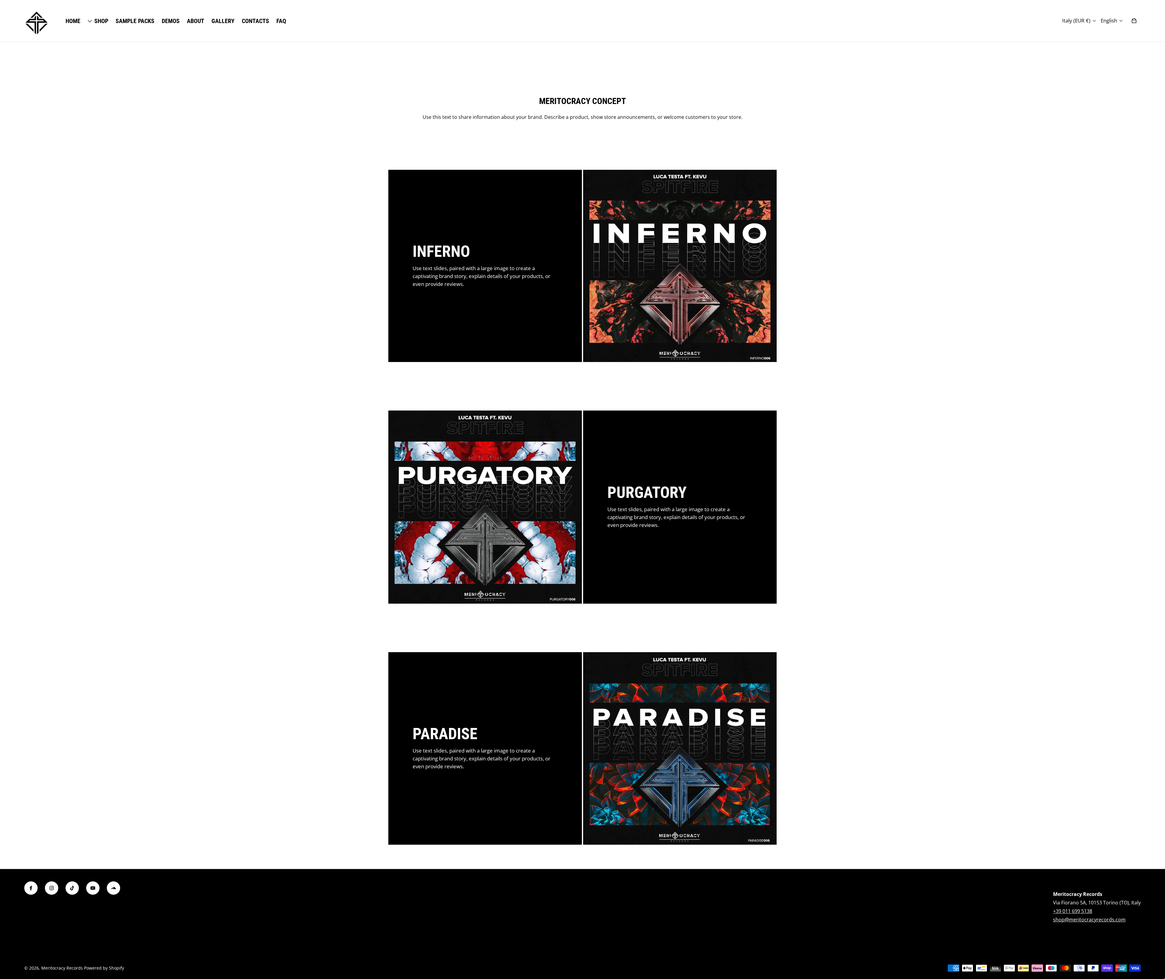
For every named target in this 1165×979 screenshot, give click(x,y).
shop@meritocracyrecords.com (1089, 919)
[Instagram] (51, 888)
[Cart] (1134, 21)
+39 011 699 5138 (1072, 911)
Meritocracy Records (62, 968)
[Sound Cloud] (113, 888)
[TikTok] (72, 888)
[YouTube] (93, 888)
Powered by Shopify (104, 968)
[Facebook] (31, 888)
